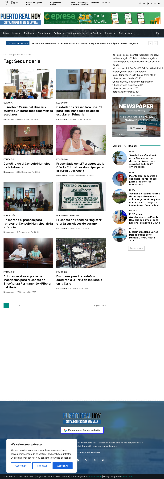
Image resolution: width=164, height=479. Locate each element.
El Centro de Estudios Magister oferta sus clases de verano (79, 221)
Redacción (9, 119)
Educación (62, 103)
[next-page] (19, 305)
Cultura (8, 103)
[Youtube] (159, 4)
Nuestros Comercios (67, 216)
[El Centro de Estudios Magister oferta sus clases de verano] (81, 196)
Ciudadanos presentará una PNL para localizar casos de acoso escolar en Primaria (79, 110)
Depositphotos (94, 476)
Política (133, 211)
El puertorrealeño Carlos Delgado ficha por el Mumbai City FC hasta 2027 (143, 236)
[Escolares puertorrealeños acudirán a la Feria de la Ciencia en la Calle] (81, 253)
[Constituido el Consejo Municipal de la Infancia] (28, 140)
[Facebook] (140, 4)
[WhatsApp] (155, 4)
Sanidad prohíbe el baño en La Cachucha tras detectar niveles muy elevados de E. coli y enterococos (143, 161)
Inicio (6, 54)
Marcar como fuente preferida (84, 430)
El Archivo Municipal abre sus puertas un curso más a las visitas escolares (28, 110)
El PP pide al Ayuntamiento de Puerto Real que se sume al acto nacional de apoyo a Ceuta (79, 43)
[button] (157, 33)
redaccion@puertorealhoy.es (87, 452)
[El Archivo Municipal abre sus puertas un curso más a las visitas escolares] (28, 84)
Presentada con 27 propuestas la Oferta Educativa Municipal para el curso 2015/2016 (80, 167)
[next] (156, 43)
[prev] (150, 43)
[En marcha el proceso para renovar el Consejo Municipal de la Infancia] (28, 196)
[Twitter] (151, 4)
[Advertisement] (82, 359)
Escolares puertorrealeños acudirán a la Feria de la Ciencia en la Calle (79, 280)
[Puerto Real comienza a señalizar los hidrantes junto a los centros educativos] (119, 178)
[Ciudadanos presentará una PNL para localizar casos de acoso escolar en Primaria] (81, 84)
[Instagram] (144, 4)
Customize (21, 465)
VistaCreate (127, 476)
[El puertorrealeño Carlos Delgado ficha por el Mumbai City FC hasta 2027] (119, 234)
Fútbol (132, 228)
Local (132, 152)
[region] (41, 456)
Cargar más (135, 248)
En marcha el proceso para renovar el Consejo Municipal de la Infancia (28, 223)
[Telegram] (148, 4)
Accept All (62, 465)
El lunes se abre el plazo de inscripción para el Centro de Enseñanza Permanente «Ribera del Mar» (27, 282)
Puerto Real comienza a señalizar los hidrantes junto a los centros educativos (143, 180)
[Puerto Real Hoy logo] (82, 417)
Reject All (42, 465)
